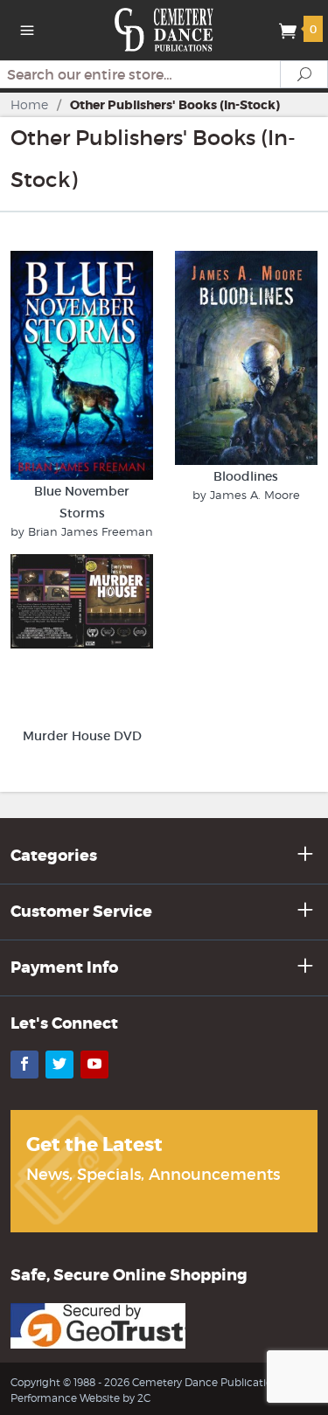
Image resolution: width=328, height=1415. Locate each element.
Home (29, 104)
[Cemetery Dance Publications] (164, 28)
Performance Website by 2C (80, 1398)
